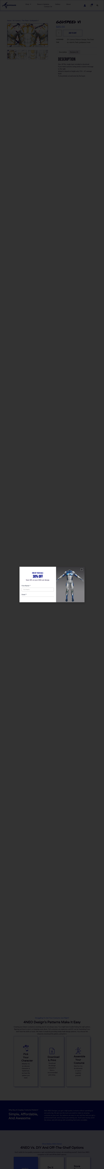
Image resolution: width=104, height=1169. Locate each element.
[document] (52, 584)
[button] (81, 569)
